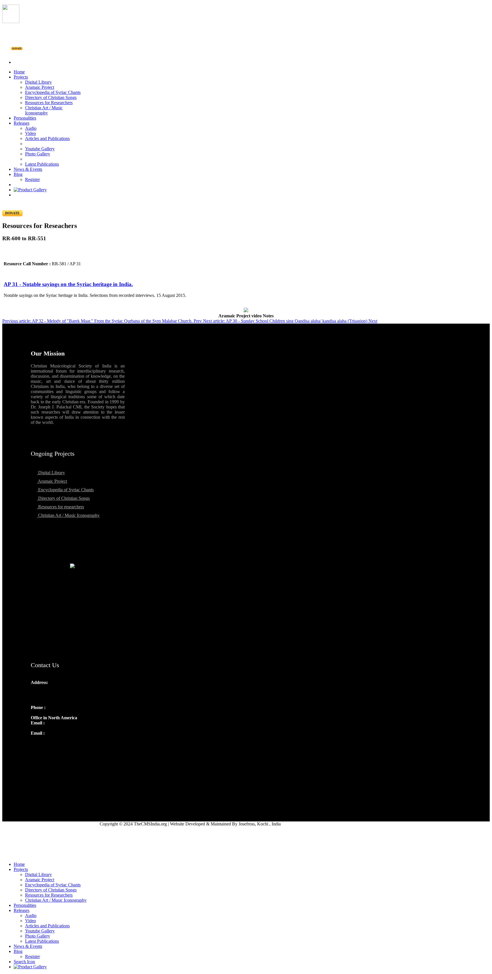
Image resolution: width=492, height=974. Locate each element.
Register (32, 179)
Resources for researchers (60, 506)
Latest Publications (42, 164)
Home (19, 71)
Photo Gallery (37, 153)
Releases (21, 123)
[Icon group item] (36, 745)
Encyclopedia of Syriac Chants (53, 92)
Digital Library (38, 82)
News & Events (28, 169)
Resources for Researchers (49, 102)
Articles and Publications (47, 138)
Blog (18, 174)
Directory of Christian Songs (51, 97)
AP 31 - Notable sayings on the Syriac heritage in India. (68, 284)
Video (30, 133)
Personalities (25, 118)
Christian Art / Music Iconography (44, 110)
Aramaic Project (39, 87)
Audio (30, 128)
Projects (21, 77)
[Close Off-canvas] (246, 854)
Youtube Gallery (40, 148)
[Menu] (246, 52)
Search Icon (24, 961)
